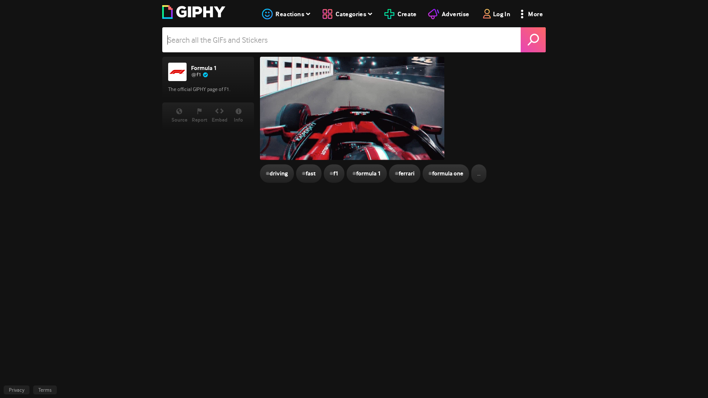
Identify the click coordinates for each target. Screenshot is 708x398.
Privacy (16, 390)
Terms (45, 390)
